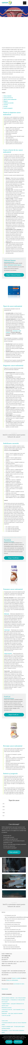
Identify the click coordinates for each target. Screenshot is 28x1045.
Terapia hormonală (8, 653)
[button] (24, 2)
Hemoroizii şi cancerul (6, 1007)
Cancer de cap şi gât (6, 1015)
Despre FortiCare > (14, 714)
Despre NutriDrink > (14, 558)
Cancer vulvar (5, 1020)
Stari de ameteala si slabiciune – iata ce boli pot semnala (14, 997)
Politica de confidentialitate (12, 980)
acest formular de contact (18, 983)
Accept (9, 1041)
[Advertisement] (14, 32)
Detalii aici (18, 1041)
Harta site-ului (5, 989)
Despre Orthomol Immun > (14, 275)
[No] (26, 1039)
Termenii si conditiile (16, 978)
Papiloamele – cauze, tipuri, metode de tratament (12, 1013)
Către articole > (14, 852)
